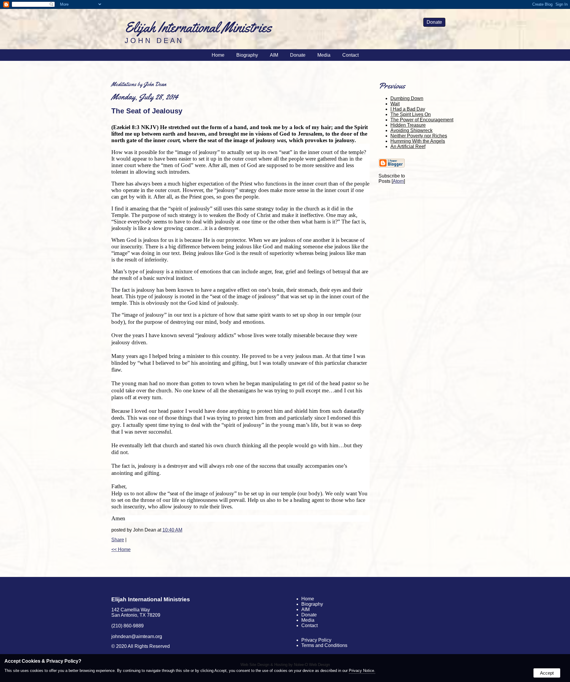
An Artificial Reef (407, 146)
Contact (350, 55)
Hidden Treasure (408, 125)
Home (218, 55)
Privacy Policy (316, 640)
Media (323, 55)
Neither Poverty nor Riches (418, 135)
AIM (274, 55)
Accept (547, 672)
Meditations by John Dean (138, 84)
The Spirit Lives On (410, 114)
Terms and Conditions (324, 645)
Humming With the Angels (417, 141)
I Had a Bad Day (407, 109)
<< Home (121, 549)
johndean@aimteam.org (136, 636)
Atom (398, 181)
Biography (247, 55)
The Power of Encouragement (421, 119)
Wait (395, 103)
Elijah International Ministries (150, 599)
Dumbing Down (406, 98)
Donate (434, 22)
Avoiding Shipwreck (411, 130)
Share (117, 539)
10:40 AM (172, 529)
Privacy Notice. (362, 670)
